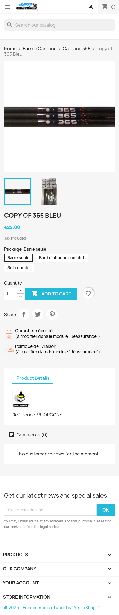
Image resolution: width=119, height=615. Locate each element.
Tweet (37, 314)
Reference (23, 414)
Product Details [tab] (33, 378)
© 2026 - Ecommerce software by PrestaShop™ (52, 608)
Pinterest (52, 314)
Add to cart (51, 293)
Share (23, 314)
